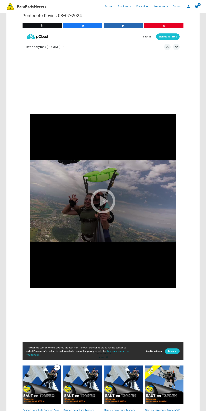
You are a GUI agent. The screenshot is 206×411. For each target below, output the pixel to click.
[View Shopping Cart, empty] (196, 6)
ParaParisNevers (32, 6)
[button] (129, 6)
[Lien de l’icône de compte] (188, 6)
